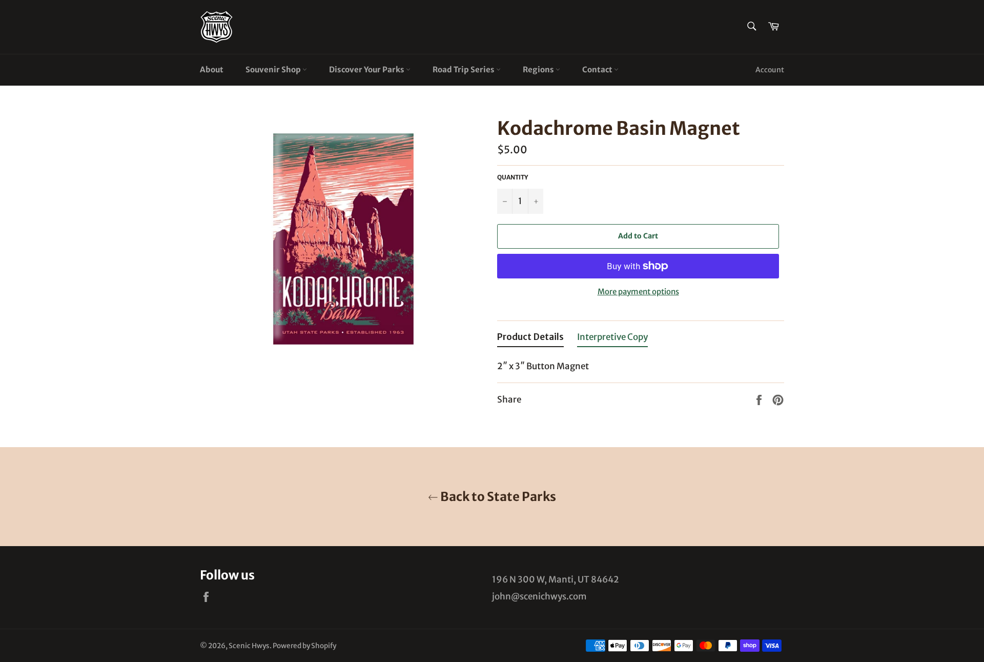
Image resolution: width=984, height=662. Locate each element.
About (211, 69)
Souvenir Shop (273, 69)
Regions (539, 69)
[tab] (530, 339)
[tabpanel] (640, 363)
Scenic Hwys (249, 645)
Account (769, 69)
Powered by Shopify (304, 645)
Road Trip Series (464, 69)
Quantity (512, 177)
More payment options (638, 291)
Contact (598, 69)
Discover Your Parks (367, 69)
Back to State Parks (497, 497)
